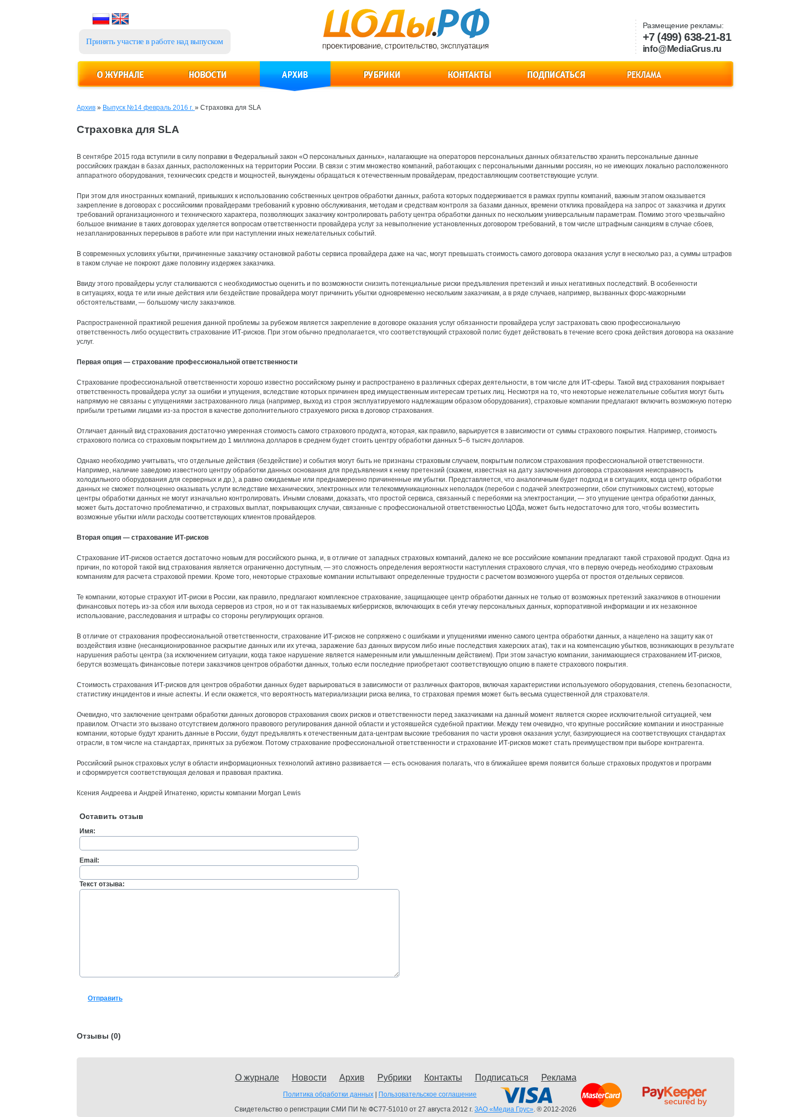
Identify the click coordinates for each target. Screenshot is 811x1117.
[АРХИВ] (295, 80)
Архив (86, 107)
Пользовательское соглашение (427, 1094)
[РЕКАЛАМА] (644, 80)
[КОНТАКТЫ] (469, 80)
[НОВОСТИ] (208, 80)
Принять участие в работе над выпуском (154, 41)
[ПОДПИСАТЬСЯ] (556, 80)
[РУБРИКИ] (382, 80)
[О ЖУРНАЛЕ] (121, 80)
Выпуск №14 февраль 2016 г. (149, 107)
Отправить (105, 998)
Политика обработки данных (328, 1094)
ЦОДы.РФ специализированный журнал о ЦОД (404, 34)
